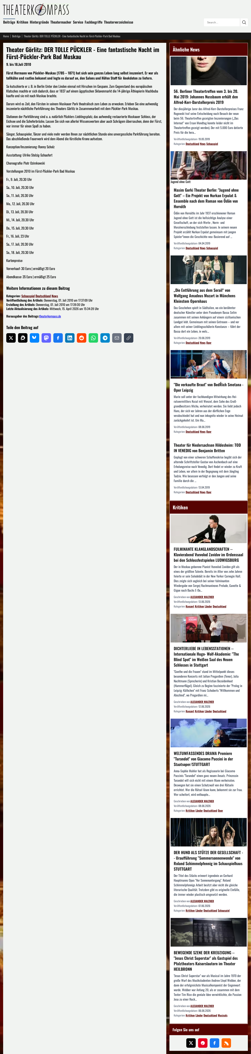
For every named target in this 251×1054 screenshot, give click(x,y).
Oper (208, 342)
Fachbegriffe (93, 22)
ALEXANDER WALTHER (202, 597)
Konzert (190, 606)
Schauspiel (28, 296)
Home (6, 36)
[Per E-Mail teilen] (117, 338)
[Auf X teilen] (11, 338)
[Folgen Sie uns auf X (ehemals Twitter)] (191, 1043)
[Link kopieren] (128, 338)
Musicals (222, 1015)
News (55, 296)
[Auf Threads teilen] (22, 338)
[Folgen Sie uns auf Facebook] (214, 1043)
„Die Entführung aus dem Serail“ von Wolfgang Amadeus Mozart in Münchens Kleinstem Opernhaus (204, 295)
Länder (208, 606)
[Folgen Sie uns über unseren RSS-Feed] (226, 1043)
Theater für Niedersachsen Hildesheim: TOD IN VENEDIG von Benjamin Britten (207, 447)
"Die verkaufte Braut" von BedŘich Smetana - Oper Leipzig (208, 387)
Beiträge (9, 22)
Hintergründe (39, 22)
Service (78, 22)
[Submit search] (244, 22)
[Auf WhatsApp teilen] (93, 338)
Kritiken (22, 22)
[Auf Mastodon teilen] (46, 338)
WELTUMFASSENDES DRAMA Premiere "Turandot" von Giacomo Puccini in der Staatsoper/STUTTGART (203, 758)
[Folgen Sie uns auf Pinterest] (202, 1043)
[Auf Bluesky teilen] (34, 338)
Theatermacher (60, 22)
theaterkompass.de (50, 316)
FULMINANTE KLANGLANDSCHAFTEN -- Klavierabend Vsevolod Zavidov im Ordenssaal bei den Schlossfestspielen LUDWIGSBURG (208, 554)
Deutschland (43, 296)
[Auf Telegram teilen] (105, 338)
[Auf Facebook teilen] (58, 338)
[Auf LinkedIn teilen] (70, 338)
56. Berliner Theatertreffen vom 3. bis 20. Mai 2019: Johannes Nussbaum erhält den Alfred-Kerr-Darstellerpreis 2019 (206, 96)
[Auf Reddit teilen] (81, 338)
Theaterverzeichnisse (118, 22)
